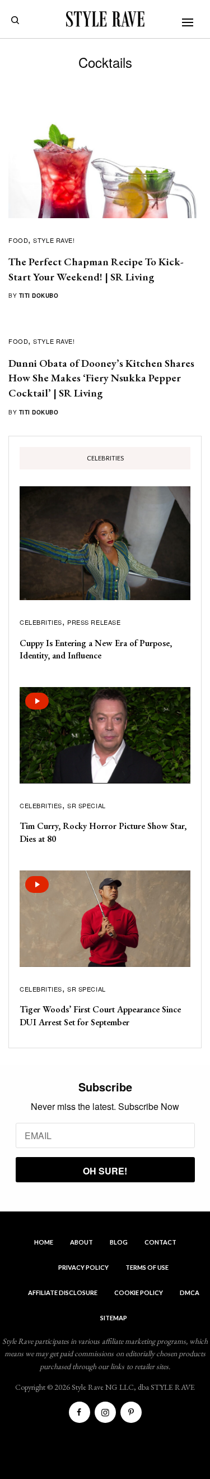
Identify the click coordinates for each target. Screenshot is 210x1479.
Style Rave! (53, 240)
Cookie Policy (138, 1292)
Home (43, 1242)
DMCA (189, 1292)
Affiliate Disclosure (62, 1292)
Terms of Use (147, 1267)
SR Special (86, 805)
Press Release (93, 622)
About (81, 1242)
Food (18, 240)
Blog (119, 1242)
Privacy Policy (83, 1267)
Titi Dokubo (39, 296)
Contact (160, 1242)
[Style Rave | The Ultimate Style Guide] (105, 19)
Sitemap (113, 1317)
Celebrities (41, 622)
